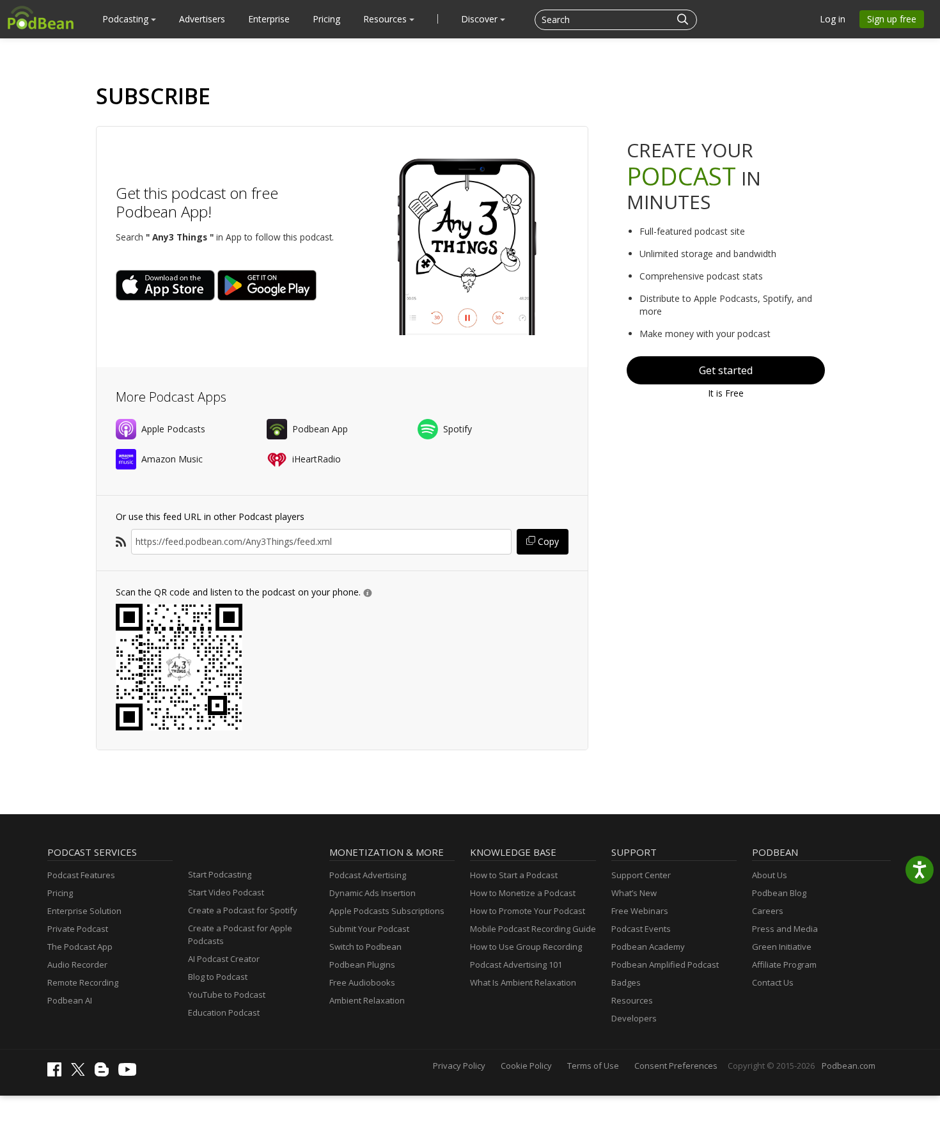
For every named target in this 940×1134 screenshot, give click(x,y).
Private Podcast (77, 928)
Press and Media (785, 928)
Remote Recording (82, 982)
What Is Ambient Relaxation (523, 982)
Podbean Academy (648, 946)
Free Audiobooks (362, 982)
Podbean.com (848, 1065)
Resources (386, 19)
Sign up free (891, 19)
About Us (769, 875)
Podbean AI (69, 1000)
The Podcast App (80, 946)
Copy (547, 541)
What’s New (634, 893)
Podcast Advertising (367, 875)
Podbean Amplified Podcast (665, 964)
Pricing (326, 19)
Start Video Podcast (226, 892)
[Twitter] (81, 1072)
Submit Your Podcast (369, 928)
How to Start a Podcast (514, 875)
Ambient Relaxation (367, 1000)
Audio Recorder (77, 964)
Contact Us (773, 982)
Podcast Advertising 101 (516, 964)
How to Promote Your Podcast (527, 911)
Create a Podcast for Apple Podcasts (240, 934)
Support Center (641, 875)
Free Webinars (639, 911)
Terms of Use (593, 1065)
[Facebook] (57, 1073)
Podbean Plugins (362, 964)
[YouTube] (130, 1072)
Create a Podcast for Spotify (242, 910)
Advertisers (202, 19)
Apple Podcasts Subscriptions (386, 911)
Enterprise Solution (84, 911)
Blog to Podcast (217, 976)
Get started (726, 370)
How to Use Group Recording (526, 946)
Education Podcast (224, 1012)
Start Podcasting (219, 874)
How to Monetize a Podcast (523, 893)
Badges (626, 982)
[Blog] (105, 1073)
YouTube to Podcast (226, 994)
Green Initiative (781, 946)
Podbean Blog (779, 893)
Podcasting (126, 19)
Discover (480, 19)
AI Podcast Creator (224, 959)
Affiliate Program (784, 964)
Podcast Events (641, 928)
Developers (634, 1018)
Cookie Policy (526, 1065)
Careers (767, 911)
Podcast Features (81, 875)
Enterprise (269, 19)
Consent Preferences (675, 1065)
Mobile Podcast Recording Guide (533, 928)
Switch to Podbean (365, 946)
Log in (832, 19)
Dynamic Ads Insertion (372, 893)
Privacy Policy (459, 1065)
